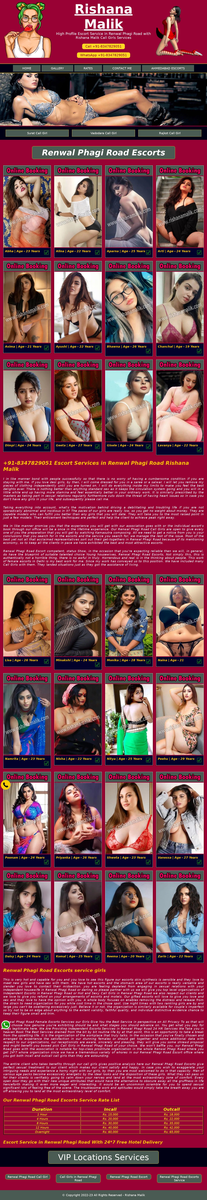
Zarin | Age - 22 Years (175, 956)
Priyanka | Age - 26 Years (76, 857)
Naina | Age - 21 (171, 660)
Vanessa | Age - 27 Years (178, 857)
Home (26, 68)
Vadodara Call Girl (104, 133)
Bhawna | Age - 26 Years (127, 346)
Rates (88, 68)
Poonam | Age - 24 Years (25, 857)
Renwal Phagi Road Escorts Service (179, 1178)
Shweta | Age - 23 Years (126, 857)
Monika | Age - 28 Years (126, 660)
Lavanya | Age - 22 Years (178, 445)
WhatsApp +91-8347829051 (103, 55)
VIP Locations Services (103, 1157)
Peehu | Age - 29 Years (176, 758)
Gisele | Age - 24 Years (125, 445)
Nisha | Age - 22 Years (74, 758)
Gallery (57, 68)
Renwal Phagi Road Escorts (103, 152)
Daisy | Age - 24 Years (23, 956)
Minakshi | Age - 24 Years (76, 660)
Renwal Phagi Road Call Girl (28, 1176)
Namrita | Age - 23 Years (25, 758)
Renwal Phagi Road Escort (128, 1176)
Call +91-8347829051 (103, 46)
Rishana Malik (104, 17)
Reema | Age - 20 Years (125, 956)
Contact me (122, 68)
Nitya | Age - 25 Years (124, 758)
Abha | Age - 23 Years (22, 251)
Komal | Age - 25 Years (74, 956)
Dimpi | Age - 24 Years (23, 445)
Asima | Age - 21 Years (23, 346)
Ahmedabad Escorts (168, 68)
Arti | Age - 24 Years (174, 251)
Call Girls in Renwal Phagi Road (78, 1178)
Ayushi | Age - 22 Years (74, 346)
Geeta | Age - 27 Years (74, 445)
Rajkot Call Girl (170, 133)
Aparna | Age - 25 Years (126, 251)
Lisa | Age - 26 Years (21, 660)
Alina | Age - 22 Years (73, 251)
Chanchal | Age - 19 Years (178, 346)
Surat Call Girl (37, 133)
